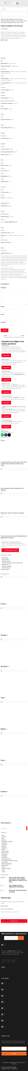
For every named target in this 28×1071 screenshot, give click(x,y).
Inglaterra (13, 20)
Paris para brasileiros (6, 119)
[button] (2, 3)
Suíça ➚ (3, 1024)
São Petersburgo (8, 22)
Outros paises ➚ (6, 823)
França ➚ (4, 604)
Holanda (8, 20)
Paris (25, 20)
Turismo (22, 22)
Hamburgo (3, 20)
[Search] (21, 938)
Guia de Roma (4, 176)
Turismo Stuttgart (5, 89)
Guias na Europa (4, 431)
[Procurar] (26, 828)
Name (2, 306)
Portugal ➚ (4, 635)
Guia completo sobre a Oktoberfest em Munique (16, 886)
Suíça (18, 22)
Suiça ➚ (3, 760)
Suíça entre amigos (5, 242)
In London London (5, 149)
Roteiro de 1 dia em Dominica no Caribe (12, 513)
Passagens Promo (19, 374)
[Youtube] (10, 929)
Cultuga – (3, 197)
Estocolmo (16, 19)
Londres (18, 20)
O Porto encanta (4, 192)
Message (3, 288)
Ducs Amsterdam (5, 138)
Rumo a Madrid (4, 108)
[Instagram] (2, 929)
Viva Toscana (4, 170)
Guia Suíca (3, 235)
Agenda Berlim (4, 63)
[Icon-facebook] (8, 961)
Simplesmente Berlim (6, 66)
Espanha (11, 19)
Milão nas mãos (4, 165)
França (21, 19)
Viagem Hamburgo (5, 71)
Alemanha (3, 19)
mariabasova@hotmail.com (10, 222)
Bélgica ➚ (4, 729)
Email (2, 314)
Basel (7, 19)
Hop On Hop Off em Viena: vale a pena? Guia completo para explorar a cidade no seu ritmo (14, 463)
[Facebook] (6, 929)
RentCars (14, 385)
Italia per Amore (5, 181)
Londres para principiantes (7, 151)
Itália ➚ (3, 698)
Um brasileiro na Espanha (7, 103)
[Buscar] (17, 3)
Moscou (22, 20)
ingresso (16, 397)
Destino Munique (5, 78)
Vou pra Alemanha (5, 82)
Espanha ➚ (4, 791)
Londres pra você (5, 154)
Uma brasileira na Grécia (6, 127)
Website (3, 322)
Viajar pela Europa (5, 253)
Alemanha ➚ (5, 666)
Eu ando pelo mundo (6, 232)
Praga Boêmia (4, 205)
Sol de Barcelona (5, 98)
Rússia (2, 22)
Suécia (14, 22)
